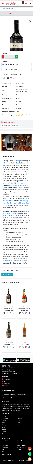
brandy (17, 161)
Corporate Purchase (22, 445)
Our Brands (5, 447)
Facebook (7, 379)
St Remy (5, 163)
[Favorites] (26, 3)
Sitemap (19, 449)
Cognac (4, 420)
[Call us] (30, 449)
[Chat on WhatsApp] (30, 454)
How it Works (5, 440)
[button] (30, 3)
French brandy (6, 125)
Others (19, 425)
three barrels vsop (9, 203)
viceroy (5, 205)
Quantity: (4, 53)
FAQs (3, 452)
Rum (19, 416)
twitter (11, 261)
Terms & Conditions (7, 454)
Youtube (6, 386)
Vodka (3, 427)
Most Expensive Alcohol (23, 443)
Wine (3, 422)
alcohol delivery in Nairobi (11, 215)
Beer (19, 420)
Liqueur (4, 431)
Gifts (19, 422)
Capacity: (4, 61)
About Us (4, 443)
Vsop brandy (16, 125)
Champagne (5, 418)
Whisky (4, 416)
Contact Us (5, 445)
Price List (19, 440)
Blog (3, 449)
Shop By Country (21, 447)
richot (28, 203)
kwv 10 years (20, 203)
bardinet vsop (23, 201)
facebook (6, 261)
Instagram (6, 383)
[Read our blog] (30, 459)
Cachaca (20, 418)
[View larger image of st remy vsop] (30, 21)
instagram (21, 261)
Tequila (4, 429)
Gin (3, 434)
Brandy (4, 425)
